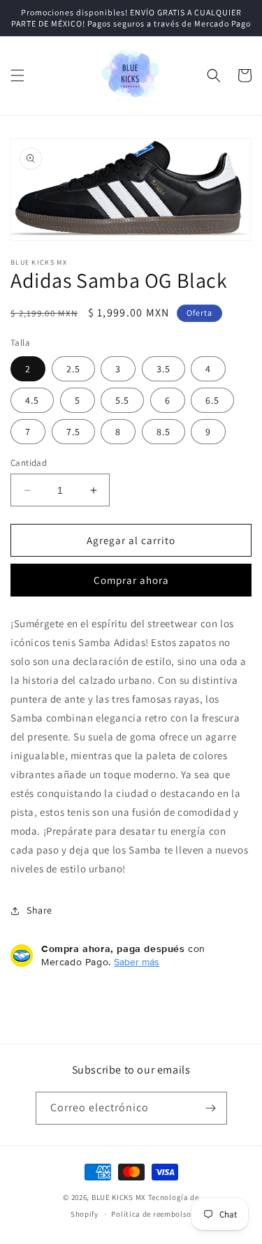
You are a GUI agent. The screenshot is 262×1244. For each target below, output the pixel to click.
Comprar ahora (131, 580)
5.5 (122, 400)
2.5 (73, 369)
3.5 (163, 369)
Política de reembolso (151, 1214)
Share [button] (39, 910)
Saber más (136, 962)
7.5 (73, 431)
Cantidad (28, 463)
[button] (17, 75)
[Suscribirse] (211, 1108)
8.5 (163, 431)
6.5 (212, 400)
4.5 (32, 400)
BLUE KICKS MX (119, 1197)
